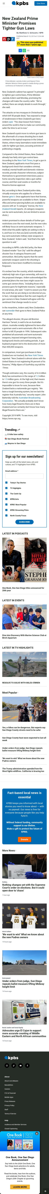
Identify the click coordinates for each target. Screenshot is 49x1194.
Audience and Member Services (15, 1124)
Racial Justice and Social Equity (12, 1028)
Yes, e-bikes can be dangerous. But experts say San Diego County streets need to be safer (23, 728)
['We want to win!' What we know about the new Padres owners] (24, 916)
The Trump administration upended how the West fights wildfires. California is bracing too (23, 769)
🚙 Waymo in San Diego (15, 443)
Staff (6, 1109)
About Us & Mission (11, 1081)
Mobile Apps (9, 1097)
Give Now (41, 3)
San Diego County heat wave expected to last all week (24, 739)
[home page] (20, 3)
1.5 (6, 379)
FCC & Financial (10, 1093)
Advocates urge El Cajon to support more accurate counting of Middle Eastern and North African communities (24, 1033)
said (11, 122)
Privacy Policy (9, 1105)
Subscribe (24, 522)
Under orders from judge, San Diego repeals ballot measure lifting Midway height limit (22, 749)
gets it (12, 196)
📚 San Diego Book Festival (17, 439)
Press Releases (10, 1101)
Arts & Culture (6, 931)
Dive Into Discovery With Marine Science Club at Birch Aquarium (24, 636)
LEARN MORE (20, 1186)
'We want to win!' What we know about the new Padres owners (23, 759)
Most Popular (9, 692)
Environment (6, 978)
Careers (7, 1089)
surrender (10, 310)
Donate (24, 839)
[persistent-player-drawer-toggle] (46, 1191)
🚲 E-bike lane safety (14, 434)
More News (8, 850)
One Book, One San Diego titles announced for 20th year (23, 589)
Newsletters (9, 1085)
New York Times (25, 160)
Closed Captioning (11, 1129)
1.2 (37, 376)
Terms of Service (10, 1114)
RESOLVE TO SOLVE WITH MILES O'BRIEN (21, 683)
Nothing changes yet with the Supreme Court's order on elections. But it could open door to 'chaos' (23, 887)
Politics (4, 882)
